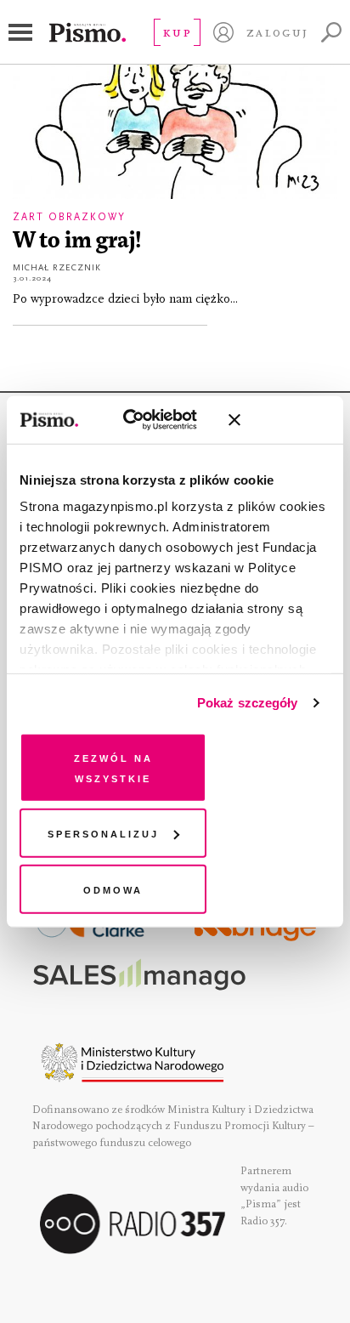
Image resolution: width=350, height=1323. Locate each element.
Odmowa (113, 888)
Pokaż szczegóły (247, 703)
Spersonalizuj (103, 833)
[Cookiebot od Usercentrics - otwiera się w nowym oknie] (141, 420)
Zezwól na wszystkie (113, 766)
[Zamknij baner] (279, 420)
